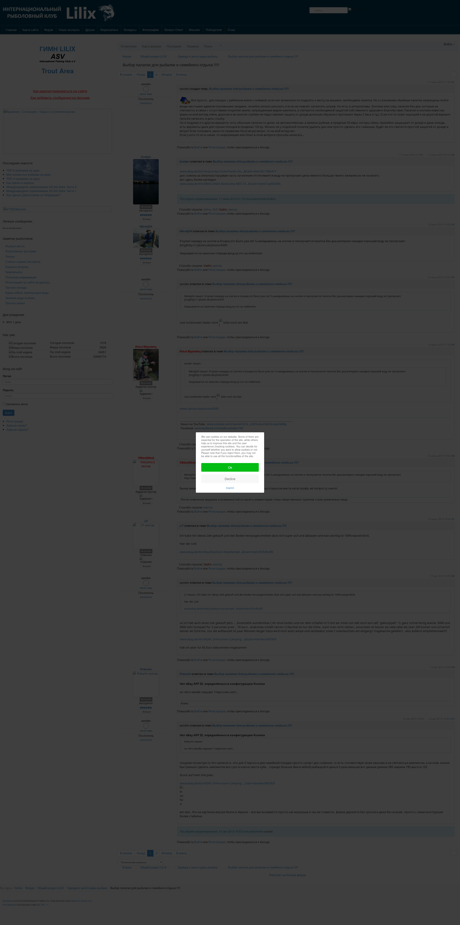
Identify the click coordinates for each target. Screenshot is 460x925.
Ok (230, 467)
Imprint (230, 488)
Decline (230, 478)
